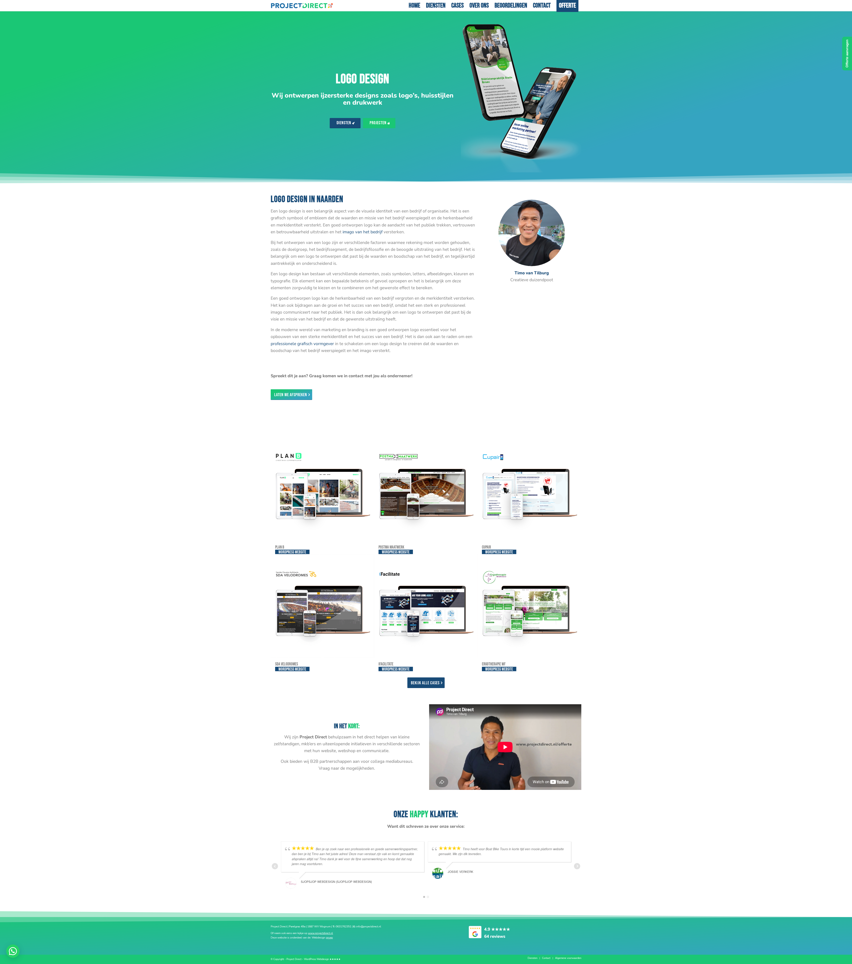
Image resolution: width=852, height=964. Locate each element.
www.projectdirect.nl (320, 933)
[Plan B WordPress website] (322, 489)
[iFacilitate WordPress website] (425, 605)
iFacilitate (386, 664)
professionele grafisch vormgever (302, 344)
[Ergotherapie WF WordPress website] (529, 605)
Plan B (279, 547)
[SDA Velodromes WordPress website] (322, 605)
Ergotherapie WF (494, 664)
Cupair (486, 547)
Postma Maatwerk (391, 547)
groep (329, 937)
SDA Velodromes (286, 664)
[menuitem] (414, 5)
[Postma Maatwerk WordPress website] (425, 489)
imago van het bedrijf (363, 232)
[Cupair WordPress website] (529, 489)
